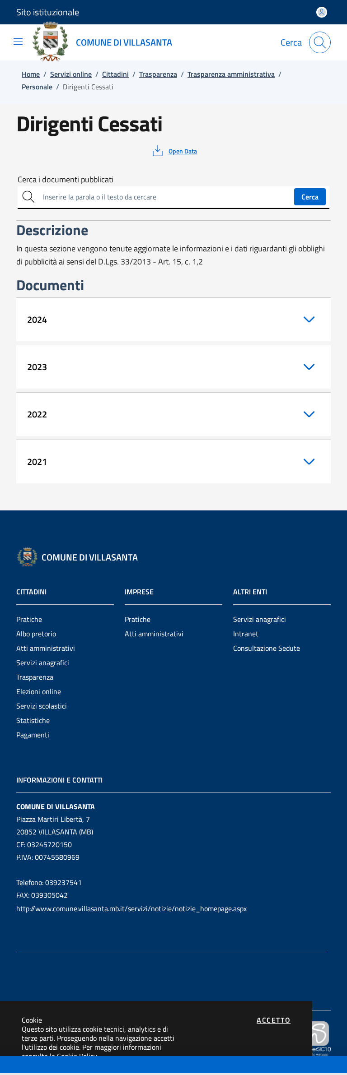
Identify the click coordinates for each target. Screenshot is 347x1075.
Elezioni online (38, 691)
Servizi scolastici (41, 705)
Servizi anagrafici (42, 662)
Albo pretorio (36, 633)
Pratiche (29, 619)
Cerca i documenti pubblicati (65, 179)
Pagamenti (32, 734)
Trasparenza (34, 677)
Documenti (23, 1065)
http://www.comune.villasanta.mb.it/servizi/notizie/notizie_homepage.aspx (131, 908)
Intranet (245, 633)
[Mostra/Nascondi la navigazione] (18, 41)
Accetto (274, 1020)
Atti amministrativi (45, 648)
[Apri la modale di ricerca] (320, 42)
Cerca (310, 196)
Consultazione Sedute (266, 648)
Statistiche (33, 720)
